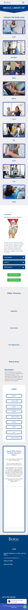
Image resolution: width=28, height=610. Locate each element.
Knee (14, 426)
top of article (14, 274)
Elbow (14, 411)
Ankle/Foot (15, 437)
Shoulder (14, 401)
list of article (14, 280)
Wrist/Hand (15, 416)
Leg (14, 432)
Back (14, 406)
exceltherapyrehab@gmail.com (11, 557)
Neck (14, 395)
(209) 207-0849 (8, 560)
